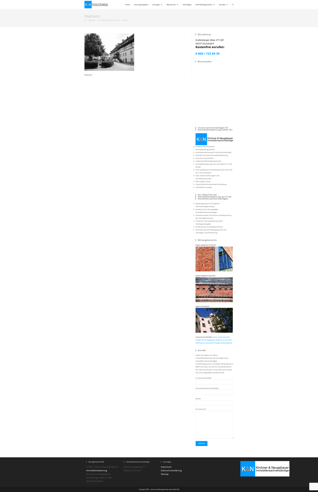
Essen (228, 337)
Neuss (215, 337)
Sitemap (165, 474)
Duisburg (221, 337)
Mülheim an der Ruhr (224, 340)
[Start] (85, 20)
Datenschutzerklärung (171, 470)
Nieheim (125, 20)
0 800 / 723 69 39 (208, 53)
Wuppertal (228, 343)
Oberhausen (200, 343)
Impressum (166, 467)
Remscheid (209, 343)
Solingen (217, 343)
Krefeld (198, 340)
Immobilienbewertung (96, 470)
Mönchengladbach (208, 340)
